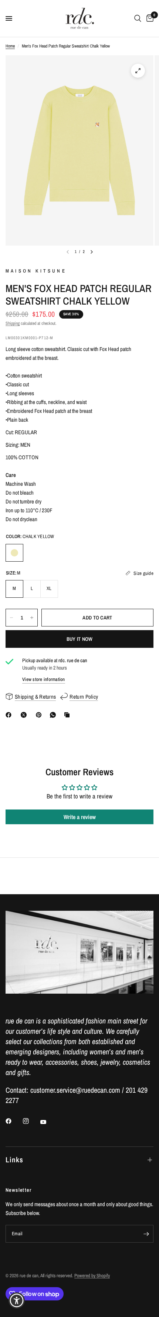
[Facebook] (10, 714)
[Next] (91, 252)
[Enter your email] (146, 1234)
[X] (25, 714)
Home (10, 46)
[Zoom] (138, 71)
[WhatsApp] (54, 714)
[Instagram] (31, 1121)
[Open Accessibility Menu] (17, 1300)
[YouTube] (48, 1122)
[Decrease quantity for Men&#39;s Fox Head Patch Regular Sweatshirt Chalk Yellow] (11, 617)
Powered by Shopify (92, 1275)
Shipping (13, 323)
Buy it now (80, 639)
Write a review (80, 817)
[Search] (138, 18)
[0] (148, 18)
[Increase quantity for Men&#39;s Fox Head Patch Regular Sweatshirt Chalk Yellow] (31, 617)
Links (14, 1160)
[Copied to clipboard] (68, 714)
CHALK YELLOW (14, 553)
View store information (43, 679)
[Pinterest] (40, 714)
